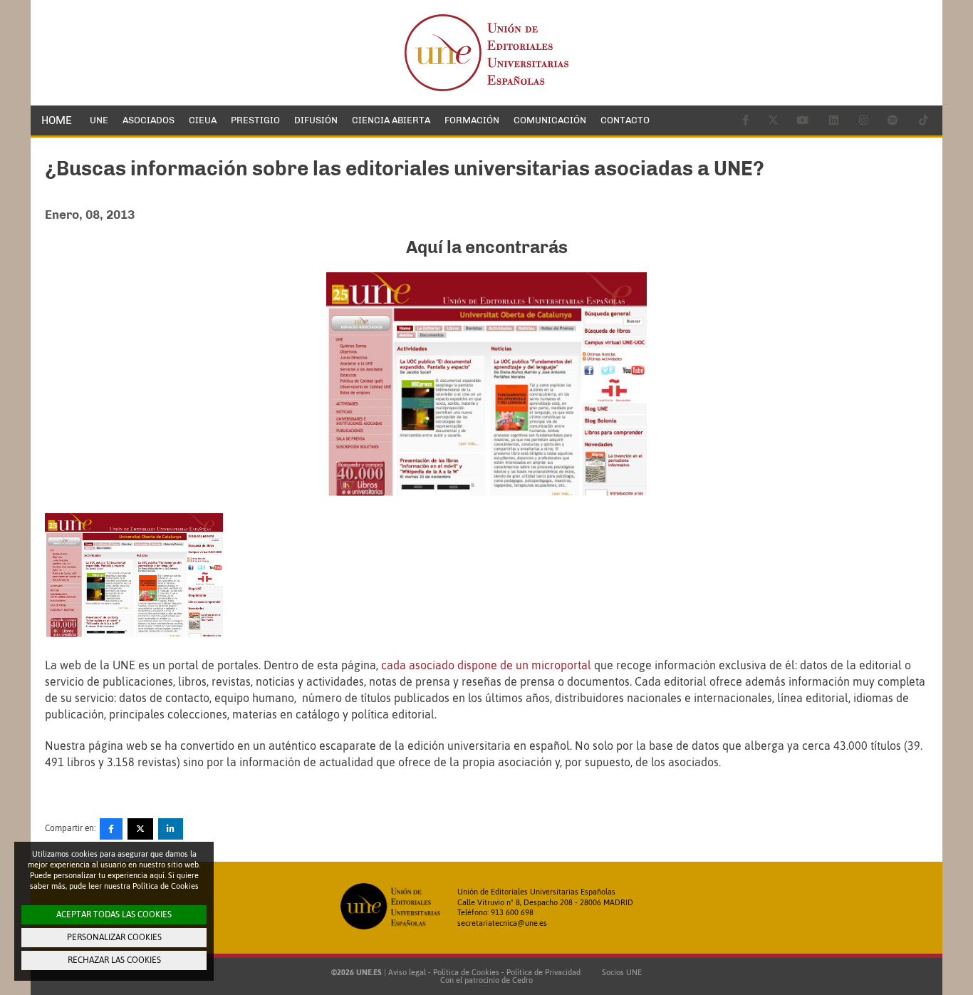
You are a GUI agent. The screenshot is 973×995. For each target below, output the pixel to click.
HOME (56, 120)
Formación (471, 120)
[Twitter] (140, 829)
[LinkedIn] (170, 829)
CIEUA (203, 120)
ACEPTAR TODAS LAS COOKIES (114, 914)
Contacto (625, 120)
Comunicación (550, 120)
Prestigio (255, 120)
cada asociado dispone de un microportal (486, 665)
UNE (99, 120)
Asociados (149, 120)
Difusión (316, 120)
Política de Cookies (466, 972)
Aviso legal (407, 972)
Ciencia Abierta (391, 120)
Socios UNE (620, 972)
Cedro (522, 980)
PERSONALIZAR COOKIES (114, 937)
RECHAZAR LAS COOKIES (114, 960)
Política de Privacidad (543, 972)
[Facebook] (111, 829)
